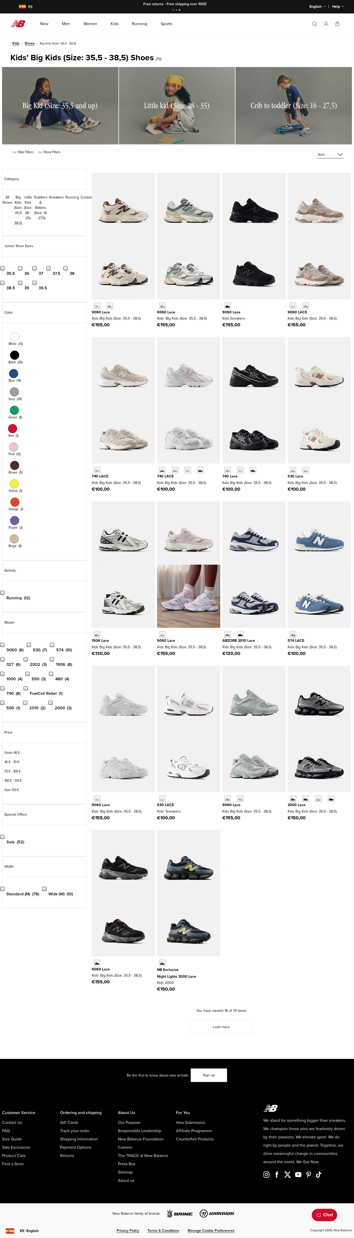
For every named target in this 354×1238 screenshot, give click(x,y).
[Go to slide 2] (177, 10)
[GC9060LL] (97, 798)
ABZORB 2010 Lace (238, 640)
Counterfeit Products (195, 1139)
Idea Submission (191, 1122)
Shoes (30, 43)
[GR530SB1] (162, 798)
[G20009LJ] (293, 798)
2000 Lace (297, 805)
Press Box (127, 1164)
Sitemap (125, 1172)
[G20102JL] (227, 634)
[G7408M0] (187, 470)
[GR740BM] (253, 470)
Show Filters (51, 152)
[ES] (19, 6)
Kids (15, 43)
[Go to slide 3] (180, 10)
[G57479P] (293, 634)
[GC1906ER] (97, 634)
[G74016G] (200, 470)
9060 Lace (101, 312)
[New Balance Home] (20, 23)
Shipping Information (79, 1139)
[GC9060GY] (162, 305)
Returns (67, 1155)
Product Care (14, 1155)
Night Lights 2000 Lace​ (176, 976)
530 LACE (165, 805)
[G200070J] (331, 798)
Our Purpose (129, 1122)
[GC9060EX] (305, 305)
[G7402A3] (175, 470)
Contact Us (12, 1122)
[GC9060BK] (97, 963)
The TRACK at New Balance (143, 1155)
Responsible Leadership (139, 1130)
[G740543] (97, 470)
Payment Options (75, 1147)
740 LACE (100, 476)
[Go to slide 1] (173, 10)
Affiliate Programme (194, 1130)
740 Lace (230, 476)
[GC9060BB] (227, 305)
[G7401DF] (162, 470)
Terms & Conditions (163, 1230)
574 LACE (296, 640)
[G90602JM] (97, 305)
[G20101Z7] (240, 634)
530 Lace (295, 476)
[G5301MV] (305, 470)
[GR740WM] (240, 470)
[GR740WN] (227, 470)
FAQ (6, 1130)
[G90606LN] (227, 798)
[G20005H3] (305, 798)
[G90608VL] (240, 798)
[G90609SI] (109, 305)
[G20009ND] (318, 798)
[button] (326, 24)
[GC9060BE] (162, 634)
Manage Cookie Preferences (211, 1230)
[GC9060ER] (293, 305)
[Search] (314, 24)
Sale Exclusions (16, 1147)
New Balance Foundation (141, 1139)
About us (126, 1180)
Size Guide (12, 1139)
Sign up (209, 1075)
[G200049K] (162, 963)
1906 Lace (100, 640)
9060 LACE (297, 312)
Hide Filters (25, 152)
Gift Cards (69, 1122)
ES (29, 1231)
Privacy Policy (128, 1230)
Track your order (74, 1130)
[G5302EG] (293, 470)
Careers (125, 1147)
